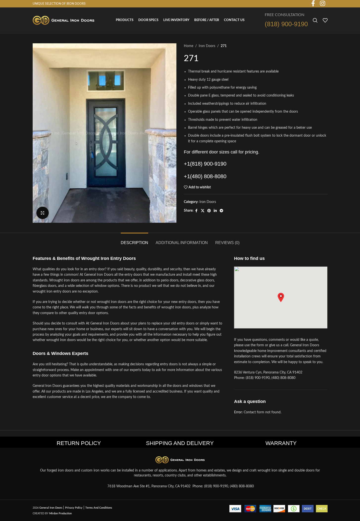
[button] (281, 297)
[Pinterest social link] (209, 210)
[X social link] (202, 210)
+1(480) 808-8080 (205, 176)
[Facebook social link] (196, 210)
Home (188, 46)
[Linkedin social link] (215, 210)
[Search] (315, 20)
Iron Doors (207, 46)
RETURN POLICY (79, 443)
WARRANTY (281, 443)
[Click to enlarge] (42, 213)
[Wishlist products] (325, 20)
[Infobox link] (286, 20)
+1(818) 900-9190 (205, 164)
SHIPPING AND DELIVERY (180, 443)
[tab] (134, 240)
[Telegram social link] (221, 210)
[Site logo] (64, 20)
